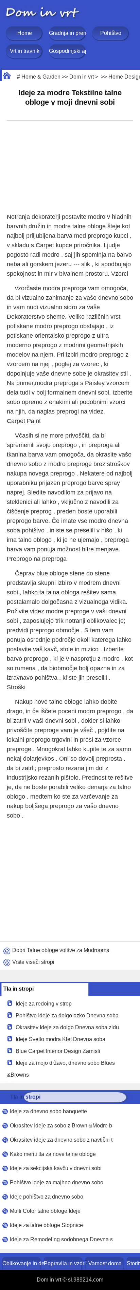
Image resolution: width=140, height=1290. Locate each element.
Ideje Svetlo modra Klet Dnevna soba (60, 1039)
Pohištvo (110, 33)
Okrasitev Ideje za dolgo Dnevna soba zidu (67, 1027)
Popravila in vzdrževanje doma (63, 1263)
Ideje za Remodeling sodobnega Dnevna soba (61, 1239)
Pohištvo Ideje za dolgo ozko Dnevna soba (67, 1015)
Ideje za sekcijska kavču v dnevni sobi (56, 1168)
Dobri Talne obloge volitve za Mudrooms (60, 950)
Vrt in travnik (24, 51)
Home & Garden (40, 77)
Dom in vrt (81, 77)
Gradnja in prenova (67, 33)
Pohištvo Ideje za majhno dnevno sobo (56, 1182)
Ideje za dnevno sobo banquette (48, 1111)
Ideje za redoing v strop (44, 1004)
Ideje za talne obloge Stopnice (46, 1225)
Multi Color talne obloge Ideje (45, 1211)
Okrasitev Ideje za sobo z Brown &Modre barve (61, 1125)
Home (24, 33)
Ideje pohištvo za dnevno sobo (46, 1197)
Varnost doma (105, 1263)
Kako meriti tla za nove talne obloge (53, 1154)
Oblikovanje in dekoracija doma (21, 1263)
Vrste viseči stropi (33, 962)
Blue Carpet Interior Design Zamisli (58, 1051)
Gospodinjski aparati (67, 51)
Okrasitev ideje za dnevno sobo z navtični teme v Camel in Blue (61, 1140)
